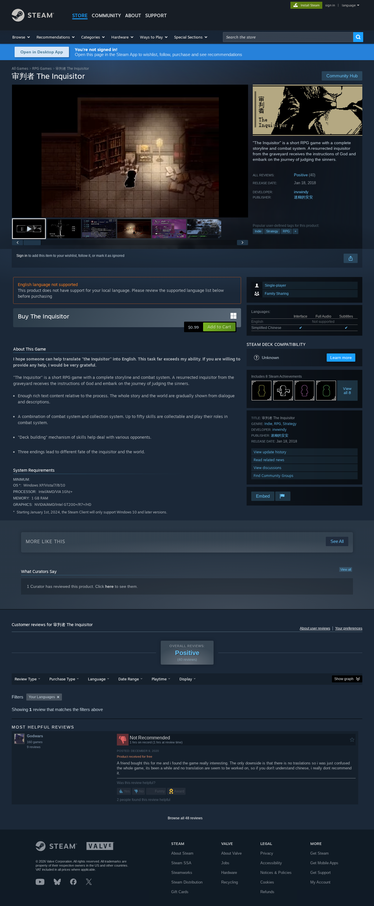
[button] (21, 37)
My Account (320, 882)
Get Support (320, 872)
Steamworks (181, 872)
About (133, 15)
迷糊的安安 (303, 197)
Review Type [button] (26, 679)
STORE (80, 15)
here (109, 586)
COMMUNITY (106, 15)
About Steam (182, 853)
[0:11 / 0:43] (130, 151)
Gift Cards (179, 892)
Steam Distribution (186, 882)
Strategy (272, 231)
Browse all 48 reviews (185, 818)
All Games (20, 68)
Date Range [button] (128, 679)
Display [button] (185, 679)
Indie (258, 231)
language (349, 5)
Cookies (267, 882)
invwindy (301, 192)
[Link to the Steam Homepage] (33, 20)
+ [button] (295, 231)
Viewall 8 (347, 390)
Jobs (225, 863)
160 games (35, 742)
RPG (286, 231)
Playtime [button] (159, 679)
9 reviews (34, 747)
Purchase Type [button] (62, 679)
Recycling (229, 882)
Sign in (21, 256)
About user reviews (315, 628)
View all (345, 569)
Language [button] (96, 679)
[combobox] (288, 37)
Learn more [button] (341, 357)
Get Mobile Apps (324, 863)
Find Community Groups (273, 475)
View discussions (267, 468)
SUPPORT (156, 15)
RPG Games (42, 68)
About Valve (231, 853)
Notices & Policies (276, 872)
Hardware (229, 872)
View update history (270, 452)
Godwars (35, 736)
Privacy (266, 853)
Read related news (269, 460)
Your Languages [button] (42, 697)
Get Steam (319, 853)
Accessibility (271, 863)
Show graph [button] (344, 679)
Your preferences (348, 628)
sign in (330, 5)
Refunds (267, 892)
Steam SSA (181, 863)
